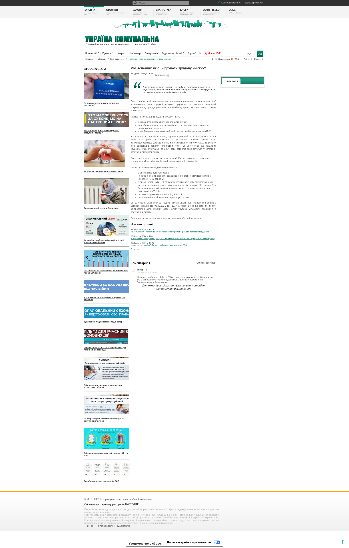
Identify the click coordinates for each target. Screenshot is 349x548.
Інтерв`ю (121, 53)
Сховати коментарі (206, 263)
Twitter (246, 59)
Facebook (258, 59)
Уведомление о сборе (145, 543)
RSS (237, 59)
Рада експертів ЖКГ (172, 53)
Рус (249, 53)
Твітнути (135, 249)
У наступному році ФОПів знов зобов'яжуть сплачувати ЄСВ (159, 245)
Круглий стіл (194, 53)
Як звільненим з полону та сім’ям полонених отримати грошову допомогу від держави (170, 232)
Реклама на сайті (105, 526)
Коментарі (135, 53)
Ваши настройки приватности (189, 542)
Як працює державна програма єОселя (103, 171)
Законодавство (117, 59)
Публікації (107, 53)
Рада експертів (123, 526)
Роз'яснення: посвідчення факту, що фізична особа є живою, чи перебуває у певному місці (173, 238)
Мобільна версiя (222, 59)
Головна (89, 59)
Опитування (151, 53)
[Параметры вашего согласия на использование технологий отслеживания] (342, 541)
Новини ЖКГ (92, 53)
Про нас (89, 526)
